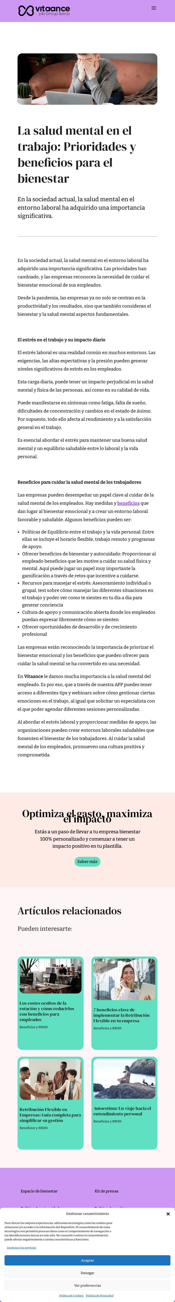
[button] (168, 1214)
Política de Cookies (71, 1295)
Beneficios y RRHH (34, 1027)
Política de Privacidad (99, 1295)
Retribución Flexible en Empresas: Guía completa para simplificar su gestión (50, 1115)
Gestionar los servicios (21, 1247)
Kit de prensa (106, 1191)
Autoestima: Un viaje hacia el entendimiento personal (122, 1111)
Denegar (87, 1273)
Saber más (87, 861)
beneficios (128, 503)
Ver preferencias (87, 1286)
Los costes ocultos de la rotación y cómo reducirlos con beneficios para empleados (47, 1011)
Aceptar (87, 1260)
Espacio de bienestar (39, 1191)
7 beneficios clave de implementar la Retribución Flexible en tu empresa (121, 1015)
